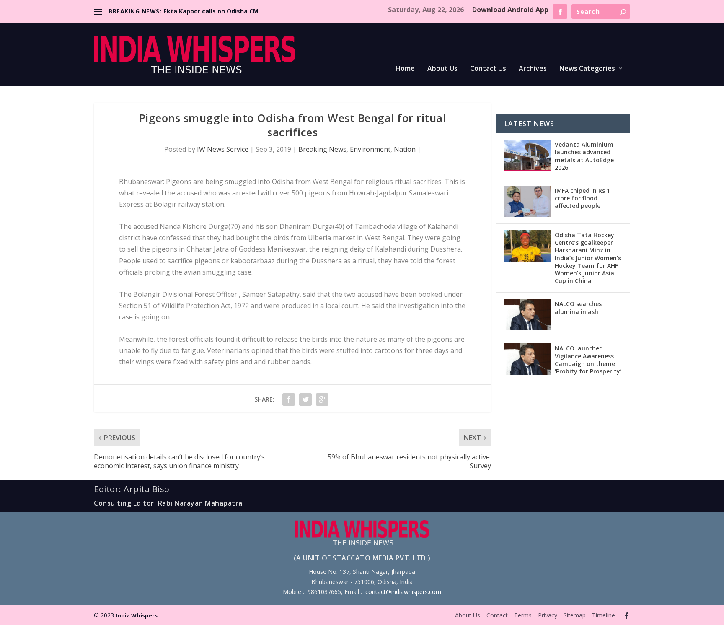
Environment (370, 149)
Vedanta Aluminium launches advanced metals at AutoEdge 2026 (584, 155)
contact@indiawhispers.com (403, 592)
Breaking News (322, 149)
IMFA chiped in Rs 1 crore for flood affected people (582, 198)
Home (405, 69)
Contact (497, 615)
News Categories (587, 69)
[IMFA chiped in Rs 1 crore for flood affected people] (527, 201)
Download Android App (510, 9)
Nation (405, 149)
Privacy (547, 615)
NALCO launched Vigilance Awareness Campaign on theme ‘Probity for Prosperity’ (588, 359)
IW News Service (222, 149)
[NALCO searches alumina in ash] (527, 314)
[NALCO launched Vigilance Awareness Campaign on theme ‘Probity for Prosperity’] (527, 359)
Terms (523, 615)
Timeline (603, 615)
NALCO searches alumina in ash (578, 307)
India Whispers (137, 615)
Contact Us (488, 69)
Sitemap (575, 615)
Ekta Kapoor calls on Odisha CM (211, 11)
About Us (442, 69)
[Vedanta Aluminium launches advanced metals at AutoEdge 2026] (527, 155)
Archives (533, 69)
